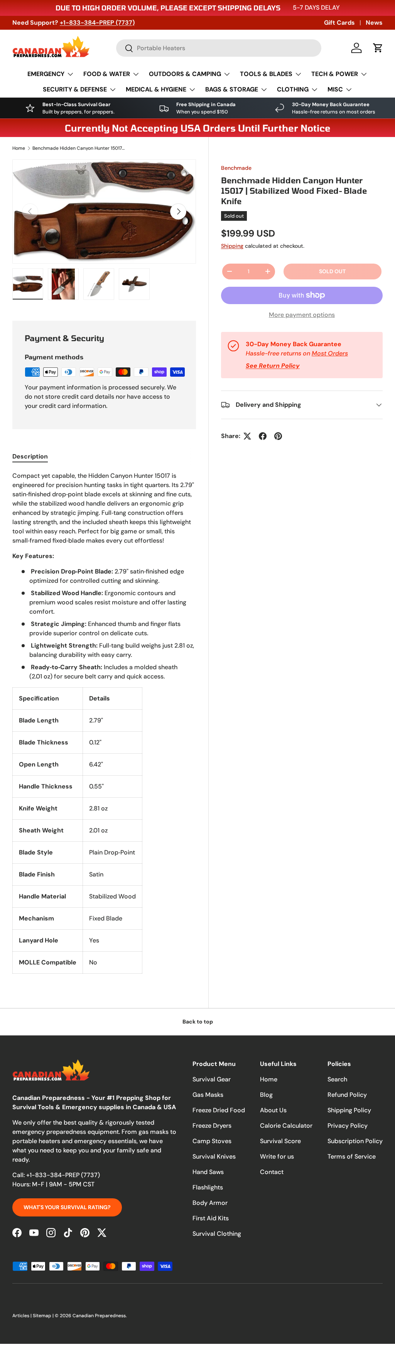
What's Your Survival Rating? (67, 1207)
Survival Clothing (216, 1234)
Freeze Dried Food (218, 1110)
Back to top (197, 1021)
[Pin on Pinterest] (278, 436)
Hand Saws (208, 1172)
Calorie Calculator (286, 1126)
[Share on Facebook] (262, 436)
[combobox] (218, 48)
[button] (378, 47)
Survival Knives (214, 1156)
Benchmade (236, 167)
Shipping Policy (349, 1110)
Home (18, 148)
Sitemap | (44, 1316)
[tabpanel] (104, 722)
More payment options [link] (302, 315)
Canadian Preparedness (99, 1316)
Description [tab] (30, 456)
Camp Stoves (211, 1141)
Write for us (277, 1156)
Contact (272, 1172)
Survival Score (280, 1141)
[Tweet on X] (247, 436)
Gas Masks (207, 1095)
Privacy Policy (347, 1126)
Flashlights (207, 1187)
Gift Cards (339, 23)
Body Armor (210, 1203)
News (374, 23)
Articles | (22, 1316)
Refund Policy (347, 1095)
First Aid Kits (210, 1218)
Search (337, 1079)
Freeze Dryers (211, 1126)
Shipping (232, 245)
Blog (266, 1095)
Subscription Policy (355, 1141)
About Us (273, 1110)
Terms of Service (351, 1156)
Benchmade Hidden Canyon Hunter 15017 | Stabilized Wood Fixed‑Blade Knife (78, 148)
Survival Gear (211, 1079)
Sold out (332, 271)
